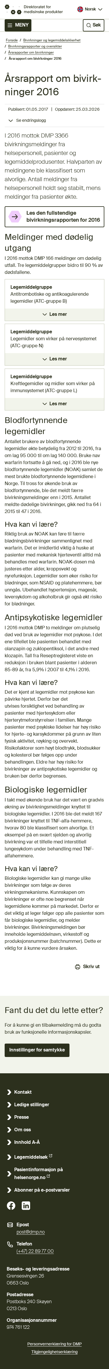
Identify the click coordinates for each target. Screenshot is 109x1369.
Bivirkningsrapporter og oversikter (35, 46)
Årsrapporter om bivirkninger (31, 52)
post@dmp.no (31, 1232)
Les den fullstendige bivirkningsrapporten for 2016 (63, 217)
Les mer (58, 314)
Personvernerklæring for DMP (54, 1344)
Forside (12, 40)
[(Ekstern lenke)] (11, 1205)
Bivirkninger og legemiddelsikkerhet (52, 40)
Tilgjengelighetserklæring (54, 1352)
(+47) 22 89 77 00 (35, 1251)
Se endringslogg (31, 121)
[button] (37, 1050)
